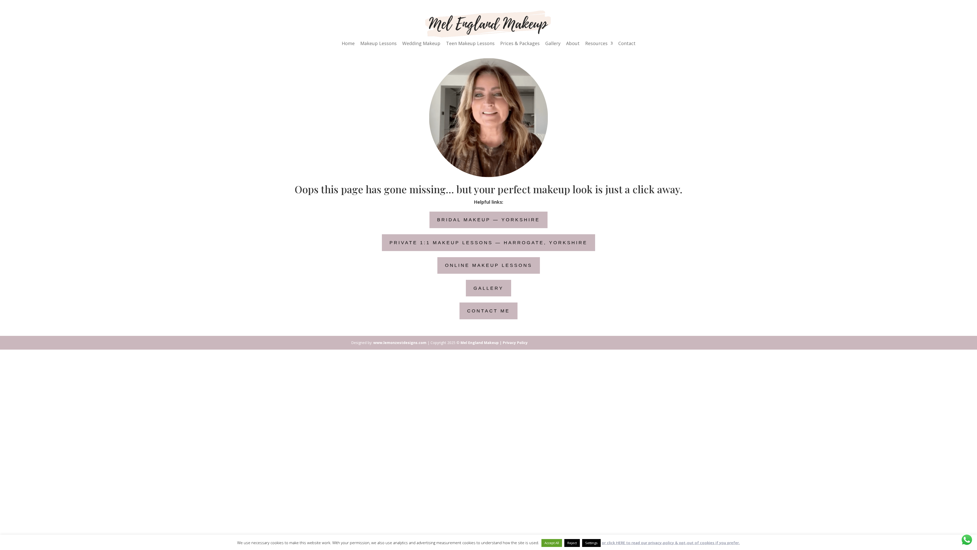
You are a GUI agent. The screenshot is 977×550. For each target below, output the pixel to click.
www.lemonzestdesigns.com (399, 342)
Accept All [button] (551, 543)
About (573, 44)
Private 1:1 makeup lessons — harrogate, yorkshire (488, 242)
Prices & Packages (520, 44)
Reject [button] (572, 543)
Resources (596, 44)
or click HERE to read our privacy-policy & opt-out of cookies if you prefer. (671, 542)
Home (348, 44)
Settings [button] (591, 543)
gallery (488, 288)
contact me (488, 310)
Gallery (553, 44)
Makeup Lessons (378, 44)
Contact (627, 44)
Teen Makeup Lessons (470, 44)
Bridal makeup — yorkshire (488, 219)
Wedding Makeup (421, 44)
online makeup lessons (488, 265)
